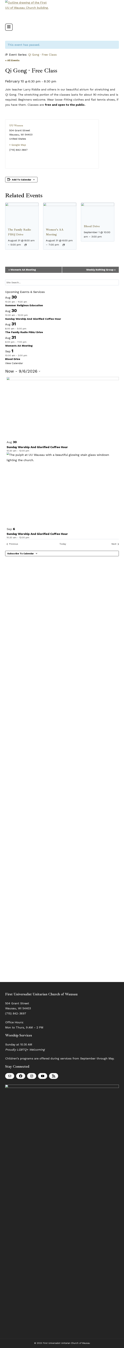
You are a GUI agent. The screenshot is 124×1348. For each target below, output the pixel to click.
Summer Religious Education (24, 305)
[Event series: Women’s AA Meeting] (63, 245)
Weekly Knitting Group (101, 269)
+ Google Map (17, 144)
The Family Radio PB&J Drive (24, 332)
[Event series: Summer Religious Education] (29, 301)
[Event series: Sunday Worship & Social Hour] (30, 315)
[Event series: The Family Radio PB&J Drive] (25, 245)
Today (62, 544)
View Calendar (14, 363)
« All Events (12, 60)
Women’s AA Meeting (22, 269)
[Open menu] (9, 27)
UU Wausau (16, 125)
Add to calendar (21, 179)
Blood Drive (92, 226)
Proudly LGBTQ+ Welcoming (25, 1049)
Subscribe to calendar (20, 553)
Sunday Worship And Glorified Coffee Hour (33, 318)
